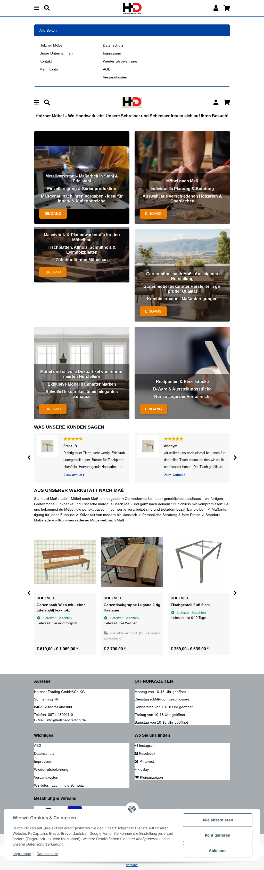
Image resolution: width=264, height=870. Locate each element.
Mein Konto (48, 69)
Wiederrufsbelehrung (120, 61)
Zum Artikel (73, 475)
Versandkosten (115, 77)
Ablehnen (218, 850)
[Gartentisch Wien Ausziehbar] (47, 458)
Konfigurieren (217, 835)
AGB (106, 69)
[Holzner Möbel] (132, 8)
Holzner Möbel (51, 45)
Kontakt (45, 61)
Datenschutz (113, 45)
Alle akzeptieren (217, 820)
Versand (132, 865)
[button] (215, 8)
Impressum (112, 53)
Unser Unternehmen (56, 53)
